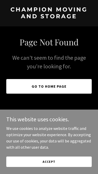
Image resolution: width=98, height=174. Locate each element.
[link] (49, 16)
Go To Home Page (49, 86)
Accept (49, 162)
